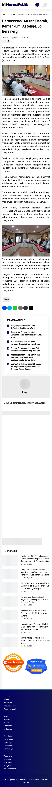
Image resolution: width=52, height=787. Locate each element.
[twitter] (9, 308)
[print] (20, 308)
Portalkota (8, 736)
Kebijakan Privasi (10, 706)
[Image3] (22, 543)
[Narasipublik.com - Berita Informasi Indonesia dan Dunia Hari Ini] (15, 6)
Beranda (5, 15)
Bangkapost (8, 766)
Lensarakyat (8, 749)
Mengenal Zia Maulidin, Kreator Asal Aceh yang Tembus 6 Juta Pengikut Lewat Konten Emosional (35, 572)
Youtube (7, 723)
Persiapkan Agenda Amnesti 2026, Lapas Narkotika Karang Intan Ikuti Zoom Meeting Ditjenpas (35, 586)
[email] (25, 308)
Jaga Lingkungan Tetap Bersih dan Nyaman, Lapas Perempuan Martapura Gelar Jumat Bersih (25, 357)
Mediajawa (8, 759)
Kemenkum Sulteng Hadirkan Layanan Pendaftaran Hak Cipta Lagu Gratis (26, 334)
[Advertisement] (26, 445)
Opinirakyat (8, 742)
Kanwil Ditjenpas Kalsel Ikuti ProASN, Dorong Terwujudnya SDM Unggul (35, 640)
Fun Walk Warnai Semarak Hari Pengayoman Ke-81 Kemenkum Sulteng (34, 613)
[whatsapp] (15, 308)
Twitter (6, 716)
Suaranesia (8, 762)
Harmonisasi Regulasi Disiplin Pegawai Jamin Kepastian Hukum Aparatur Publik (35, 599)
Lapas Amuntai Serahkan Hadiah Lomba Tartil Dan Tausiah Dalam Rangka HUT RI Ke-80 (34, 626)
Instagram (8, 729)
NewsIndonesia (10, 769)
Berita (13, 15)
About (6, 699)
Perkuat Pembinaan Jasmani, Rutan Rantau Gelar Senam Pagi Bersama (26, 349)
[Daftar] (37, 5)
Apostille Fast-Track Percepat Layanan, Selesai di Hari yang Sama (25, 342)
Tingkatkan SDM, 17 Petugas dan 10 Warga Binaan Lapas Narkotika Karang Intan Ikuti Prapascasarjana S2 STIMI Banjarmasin (35, 559)
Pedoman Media (10, 709)
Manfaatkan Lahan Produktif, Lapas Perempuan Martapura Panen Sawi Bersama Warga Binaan (26, 366)
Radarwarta (8, 739)
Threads (7, 719)
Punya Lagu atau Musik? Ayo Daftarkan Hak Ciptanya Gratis (23, 327)
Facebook (8, 726)
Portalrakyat (8, 746)
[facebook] (4, 308)
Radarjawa (8, 756)
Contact (7, 696)
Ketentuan (8, 703)
